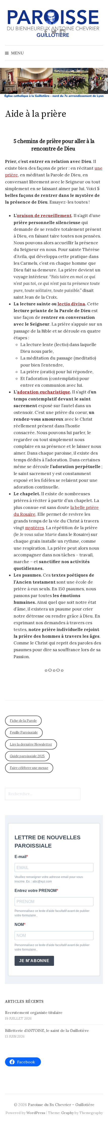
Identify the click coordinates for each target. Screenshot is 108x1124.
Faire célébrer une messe (29, 768)
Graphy (67, 1113)
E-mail (20, 857)
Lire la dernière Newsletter (31, 744)
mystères (34, 527)
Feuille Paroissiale (24, 732)
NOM (19, 924)
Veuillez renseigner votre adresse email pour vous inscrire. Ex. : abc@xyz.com (49, 879)
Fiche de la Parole (23, 721)
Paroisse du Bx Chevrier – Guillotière (61, 1104)
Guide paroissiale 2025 (27, 756)
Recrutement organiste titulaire (34, 1012)
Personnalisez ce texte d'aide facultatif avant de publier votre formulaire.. (52, 913)
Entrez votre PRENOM (36, 890)
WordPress (35, 1113)
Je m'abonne (34, 961)
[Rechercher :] (98, 52)
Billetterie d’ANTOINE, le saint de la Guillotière (47, 1030)
